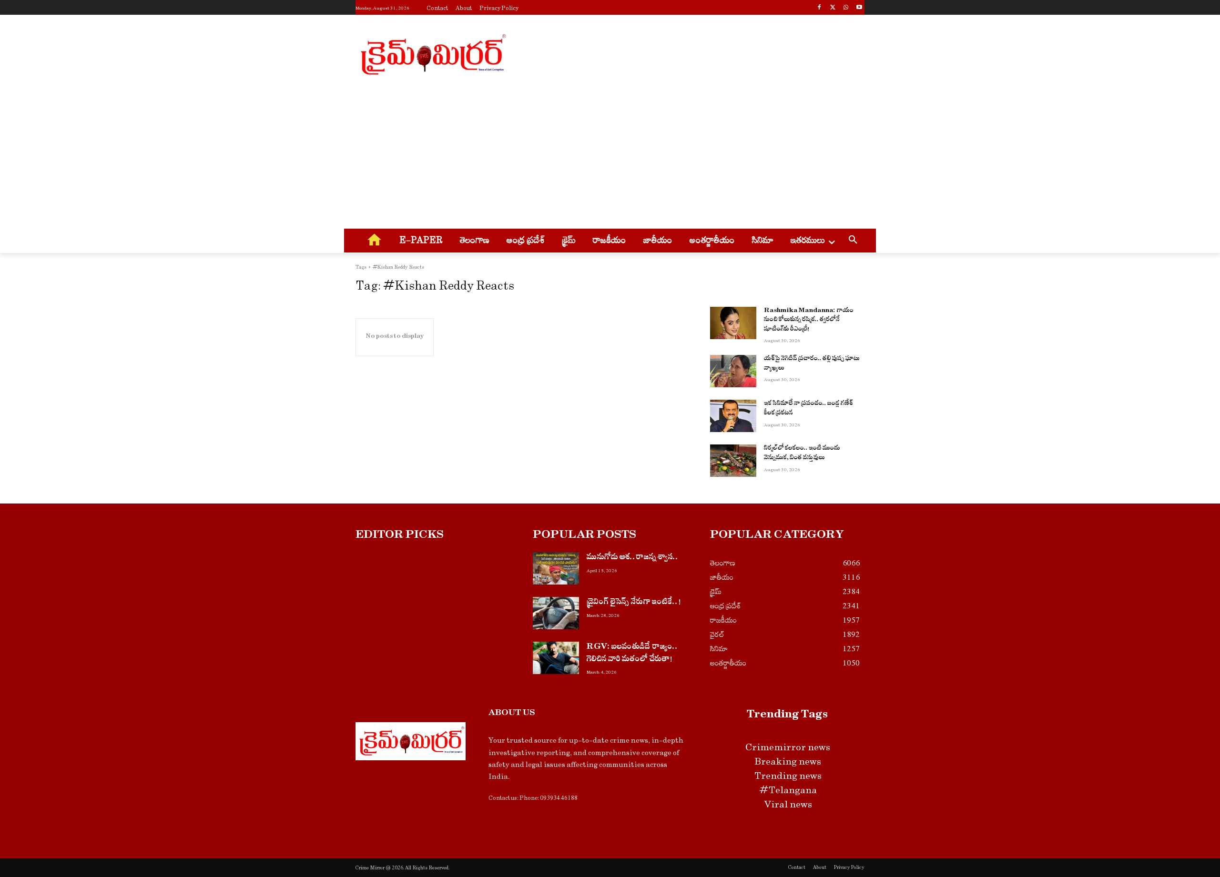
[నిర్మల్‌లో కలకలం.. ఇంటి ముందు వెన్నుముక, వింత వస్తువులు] (733, 460)
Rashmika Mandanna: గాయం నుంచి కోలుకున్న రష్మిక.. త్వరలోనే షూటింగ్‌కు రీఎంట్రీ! (809, 320)
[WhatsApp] (845, 8)
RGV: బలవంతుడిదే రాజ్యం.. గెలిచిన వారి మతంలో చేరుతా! (632, 653)
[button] (853, 241)
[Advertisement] (681, 52)
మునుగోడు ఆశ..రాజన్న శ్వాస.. (633, 558)
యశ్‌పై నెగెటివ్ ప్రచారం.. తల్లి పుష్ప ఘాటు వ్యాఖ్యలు (812, 364)
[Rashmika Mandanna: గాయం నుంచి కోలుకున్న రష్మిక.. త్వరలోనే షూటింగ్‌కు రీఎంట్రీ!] (733, 323)
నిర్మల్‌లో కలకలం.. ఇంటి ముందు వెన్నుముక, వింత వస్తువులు (802, 454)
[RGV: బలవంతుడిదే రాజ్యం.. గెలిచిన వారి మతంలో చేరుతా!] (556, 658)
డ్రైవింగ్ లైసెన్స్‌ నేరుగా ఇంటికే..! (634, 602)
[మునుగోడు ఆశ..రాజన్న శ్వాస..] (556, 568)
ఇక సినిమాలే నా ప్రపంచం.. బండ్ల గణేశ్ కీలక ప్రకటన (808, 409)
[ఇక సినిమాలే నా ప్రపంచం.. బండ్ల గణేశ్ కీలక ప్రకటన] (733, 416)
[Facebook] (819, 8)
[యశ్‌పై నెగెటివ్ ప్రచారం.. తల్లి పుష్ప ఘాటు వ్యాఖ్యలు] (733, 371)
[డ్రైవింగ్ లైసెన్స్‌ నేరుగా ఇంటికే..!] (556, 613)
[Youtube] (859, 8)
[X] (832, 8)
